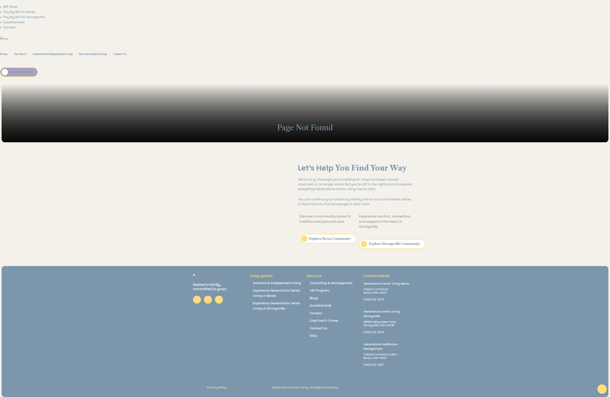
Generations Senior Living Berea (386, 284)
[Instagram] (208, 300)
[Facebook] (197, 300)
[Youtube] (219, 300)
